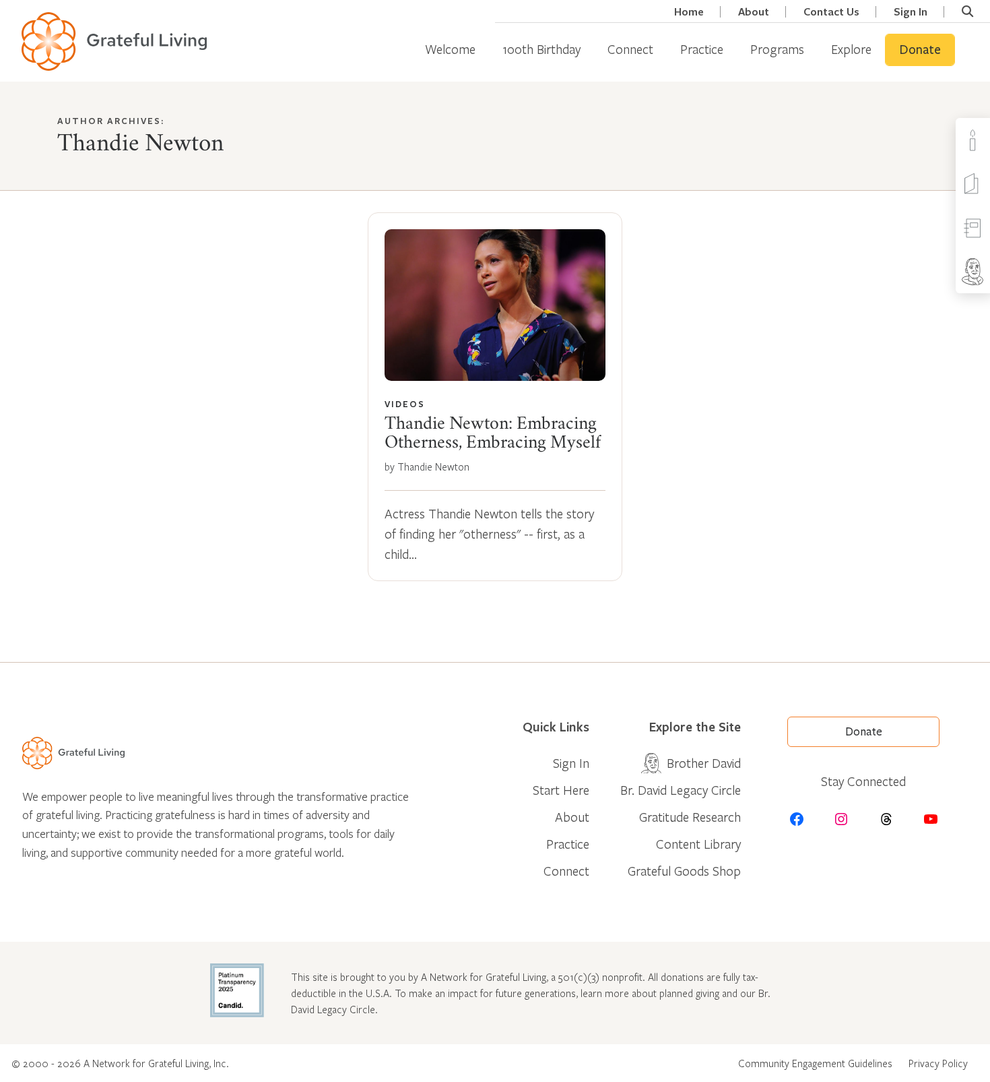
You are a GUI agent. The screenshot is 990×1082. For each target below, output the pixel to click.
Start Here (561, 789)
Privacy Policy (938, 1063)
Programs (777, 48)
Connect (630, 48)
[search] (967, 11)
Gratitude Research (690, 816)
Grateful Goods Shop (684, 870)
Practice (701, 48)
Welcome (450, 48)
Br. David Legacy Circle (680, 789)
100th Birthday (541, 48)
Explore (851, 48)
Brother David (704, 762)
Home (689, 12)
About (753, 12)
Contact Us (831, 12)
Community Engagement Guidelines (815, 1063)
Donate (920, 49)
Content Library (698, 843)
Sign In (910, 12)
